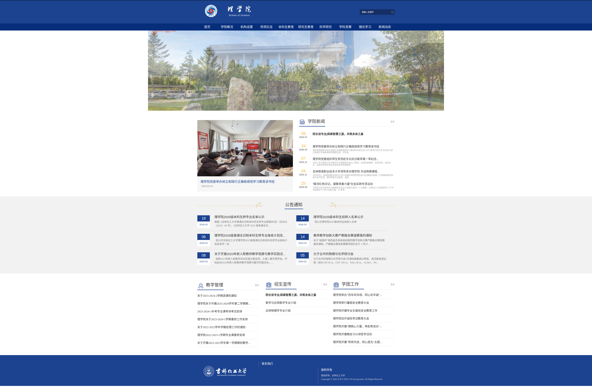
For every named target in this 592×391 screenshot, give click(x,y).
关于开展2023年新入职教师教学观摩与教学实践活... (250, 254)
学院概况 (227, 27)
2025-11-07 (207, 186)
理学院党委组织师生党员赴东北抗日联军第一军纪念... (346, 159)
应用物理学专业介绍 (278, 310)
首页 (207, 27)
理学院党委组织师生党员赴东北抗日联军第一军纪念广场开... (242, 181)
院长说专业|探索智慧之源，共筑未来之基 (338, 134)
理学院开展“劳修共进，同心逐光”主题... (357, 342)
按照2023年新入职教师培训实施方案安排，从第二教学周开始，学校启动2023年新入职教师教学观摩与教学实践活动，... (250, 261)
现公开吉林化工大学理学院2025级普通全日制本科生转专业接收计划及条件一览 (250, 242)
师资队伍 (266, 27)
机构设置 (246, 27)
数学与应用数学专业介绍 (281, 302)
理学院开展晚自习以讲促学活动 (352, 334)
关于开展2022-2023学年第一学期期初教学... (224, 342)
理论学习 (365, 27)
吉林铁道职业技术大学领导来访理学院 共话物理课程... (346, 171)
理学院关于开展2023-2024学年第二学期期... (224, 303)
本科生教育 (286, 27)
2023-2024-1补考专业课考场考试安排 (219, 311)
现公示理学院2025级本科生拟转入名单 (335, 222)
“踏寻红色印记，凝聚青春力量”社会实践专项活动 (343, 184)
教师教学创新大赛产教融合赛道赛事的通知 (342, 235)
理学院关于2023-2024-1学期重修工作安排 (222, 319)
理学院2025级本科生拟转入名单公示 (338, 217)
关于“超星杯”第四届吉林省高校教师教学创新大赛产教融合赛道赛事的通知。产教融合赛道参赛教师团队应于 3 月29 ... (349, 242)
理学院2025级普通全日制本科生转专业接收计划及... (250, 235)
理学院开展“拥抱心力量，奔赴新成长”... (357, 326)
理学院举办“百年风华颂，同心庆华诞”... (357, 295)
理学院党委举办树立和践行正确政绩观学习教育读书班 (346, 146)
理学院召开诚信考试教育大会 (351, 318)
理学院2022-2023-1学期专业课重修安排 (221, 335)
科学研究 (325, 27)
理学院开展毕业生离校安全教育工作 (355, 310)
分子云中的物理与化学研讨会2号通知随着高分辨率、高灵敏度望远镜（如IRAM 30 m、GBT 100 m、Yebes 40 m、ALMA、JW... (349, 261)
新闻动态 (385, 27)
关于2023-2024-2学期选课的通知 (217, 295)
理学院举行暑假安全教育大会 (351, 302)
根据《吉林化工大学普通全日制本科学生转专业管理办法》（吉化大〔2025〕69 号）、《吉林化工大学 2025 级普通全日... (250, 224)
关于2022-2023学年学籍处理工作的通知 (221, 327)
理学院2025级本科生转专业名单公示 (239, 217)
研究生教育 (306, 27)
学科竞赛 (345, 27)
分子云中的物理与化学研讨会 (333, 254)
